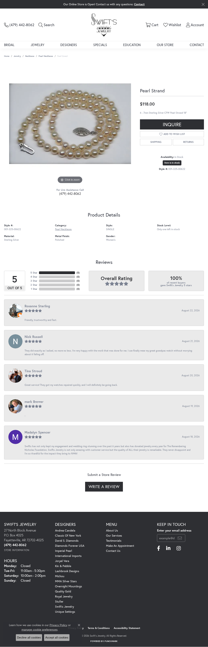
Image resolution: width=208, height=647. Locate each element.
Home (6, 56)
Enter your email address (174, 530)
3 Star (33, 280)
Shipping (155, 141)
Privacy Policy (58, 625)
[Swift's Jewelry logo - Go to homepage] (104, 25)
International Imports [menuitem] (68, 556)
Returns (188, 141)
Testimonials (113, 540)
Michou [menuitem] (59, 576)
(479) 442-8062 (70, 193)
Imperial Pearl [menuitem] (63, 551)
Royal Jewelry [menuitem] (64, 596)
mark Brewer (34, 401)
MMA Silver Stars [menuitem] (66, 581)
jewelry (17, 56)
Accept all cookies (56, 637)
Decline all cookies (29, 637)
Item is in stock (172, 162)
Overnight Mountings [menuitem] (68, 586)
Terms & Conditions (99, 628)
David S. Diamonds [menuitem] (67, 540)
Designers (68, 45)
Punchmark (111, 641)
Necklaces (29, 56)
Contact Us (113, 551)
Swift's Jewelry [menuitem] (64, 606)
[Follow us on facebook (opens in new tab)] (158, 548)
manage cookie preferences (39, 629)
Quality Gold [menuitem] (63, 591)
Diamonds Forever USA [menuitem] (69, 546)
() (78, 272)
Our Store (165, 45)
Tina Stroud (33, 371)
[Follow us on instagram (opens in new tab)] (178, 548)
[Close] (203, 4)
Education (132, 45)
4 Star (33, 276)
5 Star (33, 272)
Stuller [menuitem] (59, 601)
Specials (100, 45)
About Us (112, 530)
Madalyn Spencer (37, 432)
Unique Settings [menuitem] (65, 612)
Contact (197, 45)
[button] (46, 25)
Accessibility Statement (127, 628)
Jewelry (37, 45)
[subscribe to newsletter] (179, 538)
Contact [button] (139, 4)
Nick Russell (34, 336)
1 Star (34, 288)
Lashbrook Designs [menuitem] (67, 571)
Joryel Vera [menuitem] (62, 561)
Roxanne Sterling (37, 306)
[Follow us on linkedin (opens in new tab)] (168, 548)
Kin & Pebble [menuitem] (63, 566)
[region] (70, 124)
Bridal (9, 45)
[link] (19, 25)
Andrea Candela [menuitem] (65, 530)
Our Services (114, 535)
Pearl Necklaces (46, 56)
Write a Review (104, 486)
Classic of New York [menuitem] (68, 535)
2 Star (33, 284)
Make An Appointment (120, 546)
